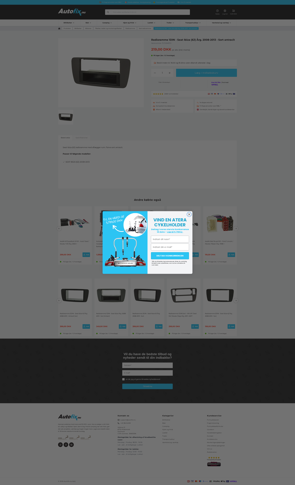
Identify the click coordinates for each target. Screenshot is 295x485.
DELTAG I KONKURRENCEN (169, 255)
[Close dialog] (189, 214)
